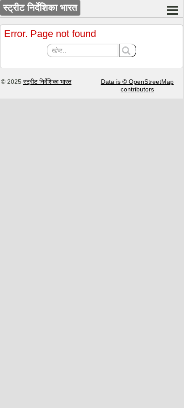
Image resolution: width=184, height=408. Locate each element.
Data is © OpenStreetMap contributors (137, 85)
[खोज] (127, 50)
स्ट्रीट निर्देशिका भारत (47, 81)
